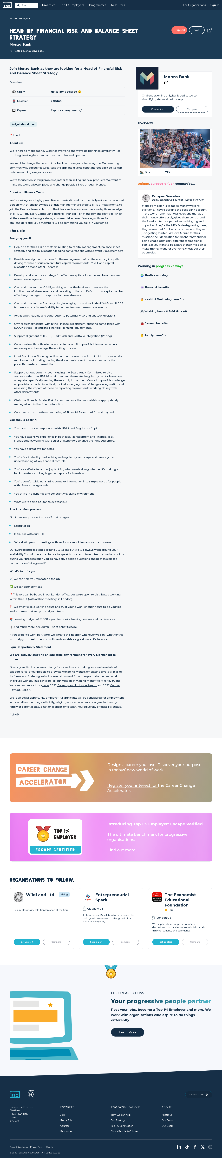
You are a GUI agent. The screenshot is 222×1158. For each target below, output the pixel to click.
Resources (118, 5)
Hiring (64, 894)
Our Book (167, 1125)
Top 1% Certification (122, 1125)
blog (45, 685)
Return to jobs (22, 18)
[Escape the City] (7, 5)
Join (62, 1114)
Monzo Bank (177, 76)
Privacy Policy (37, 1147)
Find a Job (66, 1120)
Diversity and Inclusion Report (77, 685)
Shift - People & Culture (124, 1131)
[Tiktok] (187, 1147)
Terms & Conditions (19, 1147)
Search (25, 5)
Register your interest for (132, 785)
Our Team (167, 1120)
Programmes (97, 5)
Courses (64, 1125)
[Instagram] (210, 1147)
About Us (167, 1114)
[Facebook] (195, 1147)
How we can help (121, 1114)
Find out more (121, 850)
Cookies (49, 1147)
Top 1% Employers (72, 5)
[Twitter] (203, 1147)
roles (48, 5)
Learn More (127, 1032)
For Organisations (194, 5)
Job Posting (118, 1120)
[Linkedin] (179, 1147)
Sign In (214, 5)
